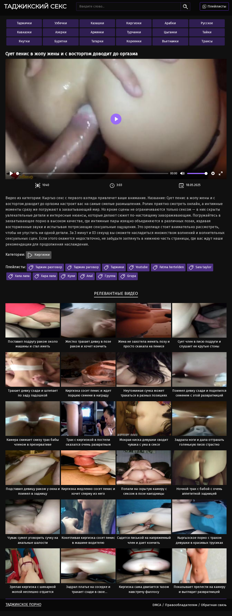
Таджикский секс (35, 6)
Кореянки (133, 41)
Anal (89, 276)
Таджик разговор (48, 267)
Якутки (24, 41)
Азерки (60, 32)
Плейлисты (216, 6)
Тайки (206, 32)
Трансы (207, 41)
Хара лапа (48, 276)
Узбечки (61, 23)
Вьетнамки (170, 41)
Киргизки (133, 23)
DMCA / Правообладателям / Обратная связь (189, 605)
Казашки (97, 23)
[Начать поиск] (185, 6)
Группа (109, 276)
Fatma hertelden (171, 267)
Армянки (97, 32)
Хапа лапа (21, 276)
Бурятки (60, 41)
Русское (207, 23)
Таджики (117, 267)
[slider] (92, 173)
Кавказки (24, 32)
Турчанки (134, 32)
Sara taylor (203, 267)
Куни (71, 276)
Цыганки (170, 32)
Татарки (97, 41)
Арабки (170, 23)
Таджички (24, 23)
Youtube (141, 267)
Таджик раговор (86, 267)
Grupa (131, 276)
